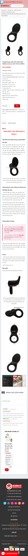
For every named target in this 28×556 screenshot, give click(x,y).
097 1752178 (19, 2)
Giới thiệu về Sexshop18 (14, 506)
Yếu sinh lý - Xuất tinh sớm (14, 10)
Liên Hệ (14, 513)
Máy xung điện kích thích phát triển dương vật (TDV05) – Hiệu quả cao (9, 446)
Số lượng (4, 105)
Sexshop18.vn (13, 543)
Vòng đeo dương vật (12, 77)
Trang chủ (3, 10)
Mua (17, 105)
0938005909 (11, 553)
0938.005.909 (20, 536)
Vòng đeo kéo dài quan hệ (7, 12)
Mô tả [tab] (4, 123)
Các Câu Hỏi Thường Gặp (14, 509)
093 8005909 (10, 2)
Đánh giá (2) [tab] (12, 123)
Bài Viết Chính (14, 516)
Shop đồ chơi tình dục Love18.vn (14, 499)
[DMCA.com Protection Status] (14, 547)
